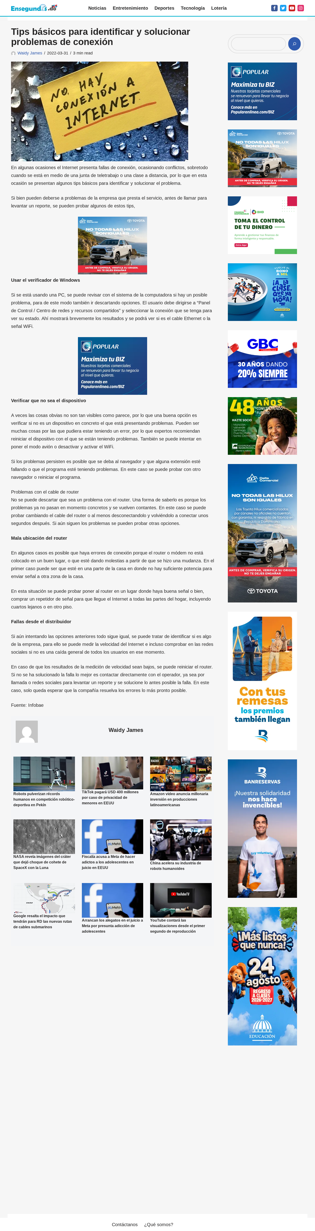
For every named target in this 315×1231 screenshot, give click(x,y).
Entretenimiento (130, 8)
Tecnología (193, 8)
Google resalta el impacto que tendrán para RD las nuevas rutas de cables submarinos (42, 921)
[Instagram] (300, 8)
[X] (283, 8)
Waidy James (30, 53)
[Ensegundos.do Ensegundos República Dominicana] (34, 8)
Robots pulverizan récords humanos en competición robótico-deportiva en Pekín (44, 799)
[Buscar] (294, 44)
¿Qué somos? (158, 1224)
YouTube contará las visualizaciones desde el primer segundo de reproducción (177, 925)
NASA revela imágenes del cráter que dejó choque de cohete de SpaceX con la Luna (42, 862)
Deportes (164, 8)
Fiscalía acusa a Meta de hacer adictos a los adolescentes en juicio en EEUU (108, 862)
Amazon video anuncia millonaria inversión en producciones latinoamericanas (179, 799)
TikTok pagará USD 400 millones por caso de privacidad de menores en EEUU (110, 797)
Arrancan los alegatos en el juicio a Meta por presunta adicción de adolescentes (112, 925)
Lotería (219, 8)
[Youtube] (292, 8)
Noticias (97, 8)
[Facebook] (274, 8)
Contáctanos (125, 1224)
